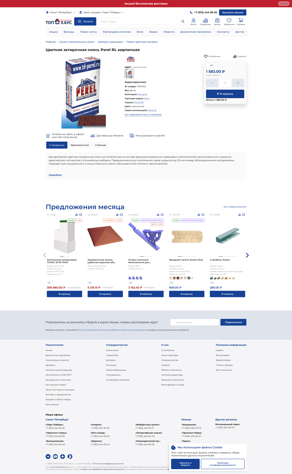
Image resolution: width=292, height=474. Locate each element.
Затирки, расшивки (110, 41)
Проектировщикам (116, 370)
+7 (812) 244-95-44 (55, 444)
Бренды (69, 31)
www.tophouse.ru (59, 467)
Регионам (111, 365)
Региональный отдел (227, 424)
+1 (192, 278)
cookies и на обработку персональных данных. (102, 469)
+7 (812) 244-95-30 (100, 436)
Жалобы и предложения (58, 394)
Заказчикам (112, 350)
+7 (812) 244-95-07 (225, 427)
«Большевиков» (55, 441)
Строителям (112, 355)
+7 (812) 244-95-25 (55, 428)
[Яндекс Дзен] (62, 456)
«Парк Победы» (55, 424)
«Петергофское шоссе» (148, 432)
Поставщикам (113, 375)
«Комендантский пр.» (147, 441)
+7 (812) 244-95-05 (55, 436)
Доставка (50, 365)
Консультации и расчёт (57, 360)
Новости (169, 31)
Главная (51, 41)
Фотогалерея (222, 355)
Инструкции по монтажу (58, 380)
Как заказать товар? (56, 384)
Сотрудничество (169, 360)
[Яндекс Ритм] (70, 456)
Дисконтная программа (196, 31)
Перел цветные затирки (142, 41)
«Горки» (186, 441)
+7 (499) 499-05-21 (191, 436)
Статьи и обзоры (224, 365)
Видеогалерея (223, 360)
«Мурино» (96, 441)
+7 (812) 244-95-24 (100, 444)
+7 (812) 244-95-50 (145, 444)
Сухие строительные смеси (76, 41)
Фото (140, 31)
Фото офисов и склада (172, 384)
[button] (62, 256)
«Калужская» (188, 424)
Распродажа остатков (117, 31)
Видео (153, 31)
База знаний (52, 404)
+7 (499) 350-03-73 (191, 428)
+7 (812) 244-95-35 (99, 428)
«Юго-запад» (97, 432)
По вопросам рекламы (117, 380)
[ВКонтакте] (48, 456)
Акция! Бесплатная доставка (146, 3)
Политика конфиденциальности (108, 463)
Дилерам (111, 360)
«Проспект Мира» (191, 432)
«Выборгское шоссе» (147, 424)
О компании (167, 350)
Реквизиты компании (172, 380)
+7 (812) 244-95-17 (144, 428)
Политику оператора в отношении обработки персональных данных (110, 330)
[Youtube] (55, 456)
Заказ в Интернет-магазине (60, 389)
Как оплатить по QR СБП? (59, 375)
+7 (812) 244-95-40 (145, 436)
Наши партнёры (169, 355)
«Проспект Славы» (56, 432)
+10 (233, 278)
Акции (53, 31)
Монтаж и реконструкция (59, 370)
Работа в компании (171, 370)
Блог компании (224, 370)
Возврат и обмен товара (58, 399)
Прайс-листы (88, 31)
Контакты (223, 31)
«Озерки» (96, 424)
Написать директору (172, 375)
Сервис (219, 350)
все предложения (235, 206)
